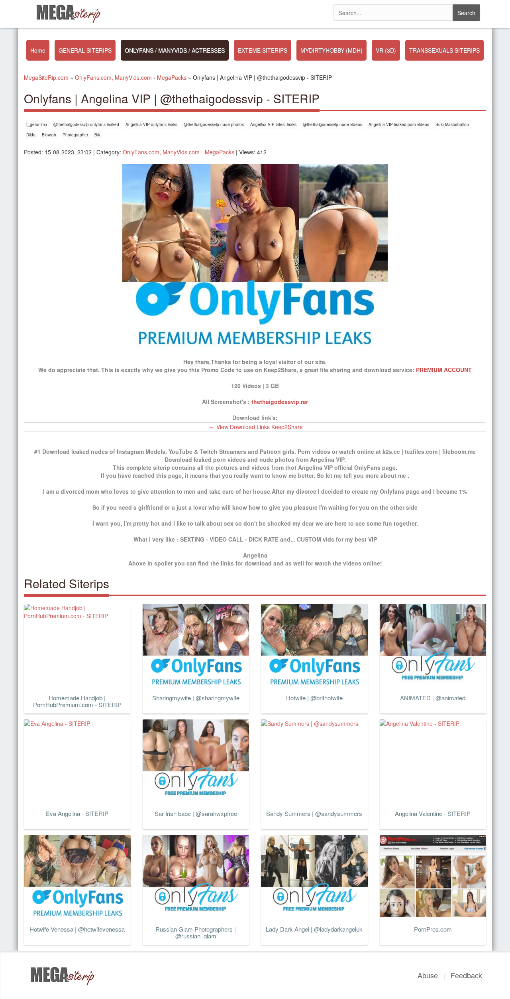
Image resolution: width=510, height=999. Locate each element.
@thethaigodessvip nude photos (214, 124)
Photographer (75, 135)
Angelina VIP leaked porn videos (399, 124)
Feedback (466, 975)
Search (466, 13)
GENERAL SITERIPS (85, 50)
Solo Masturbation (452, 124)
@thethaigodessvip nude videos (332, 124)
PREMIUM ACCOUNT (444, 370)
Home (37, 50)
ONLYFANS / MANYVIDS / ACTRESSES (175, 50)
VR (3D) (386, 50)
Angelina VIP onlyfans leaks (151, 124)
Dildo (30, 135)
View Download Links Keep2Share (259, 427)
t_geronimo (36, 124)
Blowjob (49, 135)
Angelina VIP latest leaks (273, 124)
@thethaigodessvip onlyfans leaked (86, 124)
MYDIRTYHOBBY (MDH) (331, 50)
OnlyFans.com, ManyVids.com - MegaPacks (178, 152)
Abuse (428, 975)
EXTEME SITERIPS (262, 50)
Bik (97, 135)
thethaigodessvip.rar (279, 402)
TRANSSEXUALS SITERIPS (444, 50)
